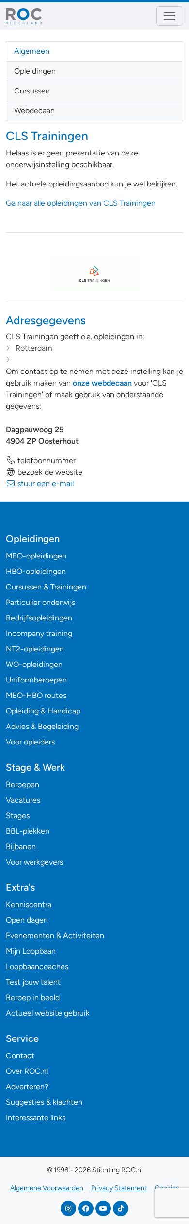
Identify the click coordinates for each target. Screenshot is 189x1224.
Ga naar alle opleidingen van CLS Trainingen (81, 203)
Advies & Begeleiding (42, 726)
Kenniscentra (28, 904)
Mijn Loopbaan (31, 951)
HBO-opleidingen (36, 571)
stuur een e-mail (45, 483)
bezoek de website (49, 472)
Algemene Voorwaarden (46, 1188)
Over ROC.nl (27, 1071)
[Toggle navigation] (169, 16)
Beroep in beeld (33, 997)
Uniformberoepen (36, 679)
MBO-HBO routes (36, 695)
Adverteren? (27, 1086)
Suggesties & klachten (44, 1102)
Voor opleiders (30, 741)
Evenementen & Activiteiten (55, 935)
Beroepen (22, 784)
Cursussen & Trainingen (46, 586)
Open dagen (27, 920)
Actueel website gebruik (48, 1013)
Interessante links (35, 1117)
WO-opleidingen (34, 664)
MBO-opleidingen (36, 555)
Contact (20, 1055)
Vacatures (23, 800)
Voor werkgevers (34, 862)
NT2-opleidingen (35, 648)
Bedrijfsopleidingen (39, 617)
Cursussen (32, 90)
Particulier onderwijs (40, 602)
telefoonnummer (46, 460)
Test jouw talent (33, 982)
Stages (18, 815)
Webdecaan (34, 110)
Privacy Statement (119, 1188)
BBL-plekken (27, 831)
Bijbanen (21, 846)
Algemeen (31, 51)
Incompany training (39, 633)
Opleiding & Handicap (43, 710)
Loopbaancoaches (37, 966)
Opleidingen (35, 71)
